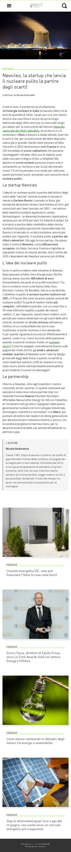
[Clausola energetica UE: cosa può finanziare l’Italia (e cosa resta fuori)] (35, 558)
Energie (7, 68)
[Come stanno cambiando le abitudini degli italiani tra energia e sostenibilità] (35, 726)
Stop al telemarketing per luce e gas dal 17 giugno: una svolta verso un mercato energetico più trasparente (34, 825)
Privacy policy (31, 846)
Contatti (42, 846)
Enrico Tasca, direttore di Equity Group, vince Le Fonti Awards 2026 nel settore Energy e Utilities (33, 657)
